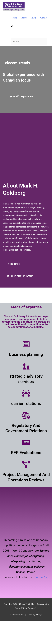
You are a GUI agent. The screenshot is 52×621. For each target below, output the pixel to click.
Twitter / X (40, 577)
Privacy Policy (35, 614)
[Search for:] (29, 41)
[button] (21, 97)
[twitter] (12, 26)
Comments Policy (18, 614)
